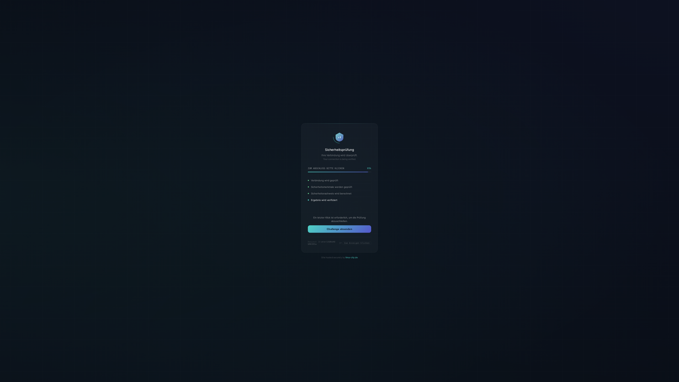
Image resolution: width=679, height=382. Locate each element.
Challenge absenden (339, 229)
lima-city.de (352, 257)
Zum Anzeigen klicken (357, 243)
